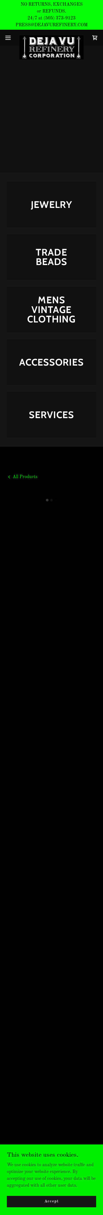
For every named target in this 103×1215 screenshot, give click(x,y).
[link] (51, 37)
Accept (51, 1201)
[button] (9, 37)
